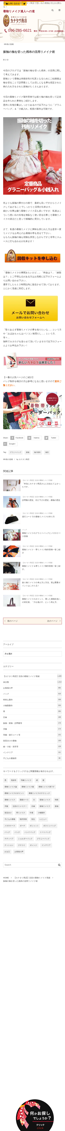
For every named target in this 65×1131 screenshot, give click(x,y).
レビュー (43, 819)
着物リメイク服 (28, 787)
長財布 (13, 780)
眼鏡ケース (24, 800)
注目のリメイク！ (20, 806)
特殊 (56, 800)
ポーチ (22, 826)
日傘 (32, 717)
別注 (33, 819)
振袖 (27, 452)
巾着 (31, 813)
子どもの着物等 (31, 758)
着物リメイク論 (11, 787)
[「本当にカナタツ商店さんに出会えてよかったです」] (12, 485)
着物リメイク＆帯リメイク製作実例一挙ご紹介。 (41, 567)
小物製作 (41, 813)
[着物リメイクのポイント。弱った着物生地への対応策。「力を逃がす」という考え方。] (12, 600)
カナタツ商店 (24, 459)
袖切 (47, 452)
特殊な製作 (32, 700)
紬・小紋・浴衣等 (32, 747)
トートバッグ (45, 832)
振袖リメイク (45, 806)
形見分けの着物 (32, 741)
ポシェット (34, 826)
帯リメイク (20, 813)
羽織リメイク (26, 780)
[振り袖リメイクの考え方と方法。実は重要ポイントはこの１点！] (12, 584)
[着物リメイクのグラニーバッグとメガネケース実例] (12, 535)
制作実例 (23, 819)
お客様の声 (32, 688)
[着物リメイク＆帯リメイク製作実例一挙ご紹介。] (12, 567)
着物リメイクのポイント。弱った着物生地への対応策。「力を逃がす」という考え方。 (41, 600)
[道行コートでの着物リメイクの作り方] (12, 518)
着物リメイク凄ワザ (46, 787)
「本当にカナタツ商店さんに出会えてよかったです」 (41, 485)
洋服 (32, 729)
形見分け (8, 813)
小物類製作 (32, 705)
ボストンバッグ (49, 826)
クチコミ (21, 845)
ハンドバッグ (30, 832)
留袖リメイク (45, 800)
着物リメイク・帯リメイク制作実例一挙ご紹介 (41, 551)
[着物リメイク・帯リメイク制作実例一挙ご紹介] (12, 551)
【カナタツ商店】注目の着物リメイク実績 (37, 480)
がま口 (7, 852)
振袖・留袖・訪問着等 (32, 723)
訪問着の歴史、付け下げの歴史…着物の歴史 (41, 500)
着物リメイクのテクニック (39, 793)
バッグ (24, 530)
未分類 (32, 682)
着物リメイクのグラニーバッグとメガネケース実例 (41, 534)
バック (17, 832)
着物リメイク (10, 800)
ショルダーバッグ (25, 839)
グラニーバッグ (15, 452)
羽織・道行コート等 (32, 735)
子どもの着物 (10, 819)
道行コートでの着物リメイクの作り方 (38, 517)
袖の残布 (37, 452)
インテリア (32, 752)
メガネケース (10, 826)
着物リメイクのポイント (14, 793)
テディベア (9, 839)
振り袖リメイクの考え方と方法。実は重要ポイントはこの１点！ (41, 584)
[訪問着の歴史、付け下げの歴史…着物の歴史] (12, 502)
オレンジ (33, 845)
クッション (9, 845)
